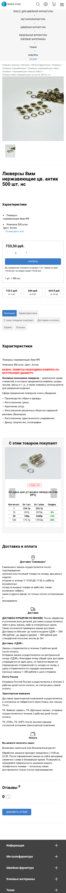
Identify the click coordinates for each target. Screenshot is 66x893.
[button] (54, 493)
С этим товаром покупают (19, 320)
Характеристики (28, 313)
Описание (9, 313)
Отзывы (20, 327)
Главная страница (11, 65)
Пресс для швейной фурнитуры (33, 11)
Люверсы (56, 65)
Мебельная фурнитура (33, 35)
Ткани (33, 47)
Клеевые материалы (33, 39)
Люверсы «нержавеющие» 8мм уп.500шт (22, 71)
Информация (15, 845)
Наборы (33, 55)
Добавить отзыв (16, 812)
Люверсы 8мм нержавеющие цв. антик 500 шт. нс (26, 74)
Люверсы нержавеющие (14, 68)
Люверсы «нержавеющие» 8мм (43, 68)
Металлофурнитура (33, 19)
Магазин (25, 65)
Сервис (8, 327)
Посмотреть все (14, 231)
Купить (33, 261)
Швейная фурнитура (33, 27)
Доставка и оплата (48, 320)
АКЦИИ (33, 59)
